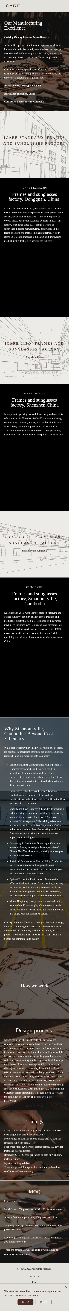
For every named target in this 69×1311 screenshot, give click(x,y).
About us (34, 1276)
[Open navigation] (63, 6)
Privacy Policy (31, 1295)
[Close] (66, 1286)
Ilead (34, 1282)
